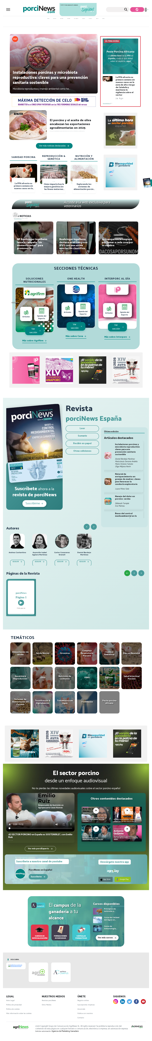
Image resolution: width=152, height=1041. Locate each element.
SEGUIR (15, 561)
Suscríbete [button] (36, 876)
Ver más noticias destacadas (52, 146)
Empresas (83, 18)
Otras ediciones (82, 451)
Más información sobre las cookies (19, 1013)
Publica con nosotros (85, 1013)
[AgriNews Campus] (38, 905)
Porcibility (68, 18)
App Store (106, 879)
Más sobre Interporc (115, 337)
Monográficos (76, 18)
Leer (82, 428)
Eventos (103, 18)
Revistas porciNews (49, 1000)
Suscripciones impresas (86, 1004)
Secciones (54, 18)
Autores (97, 18)
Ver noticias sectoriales (21, 218)
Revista (48, 18)
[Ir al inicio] (127, 573)
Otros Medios (46, 1004)
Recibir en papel (82, 443)
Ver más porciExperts (38, 848)
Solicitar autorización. (43, 1031)
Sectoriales (61, 18)
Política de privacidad (14, 1004)
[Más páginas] (141, 573)
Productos (90, 18)
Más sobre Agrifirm (32, 341)
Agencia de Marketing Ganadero (65, 1031)
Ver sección (33, 331)
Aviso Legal (10, 1000)
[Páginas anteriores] (134, 573)
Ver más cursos (105, 937)
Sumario (82, 436)
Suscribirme (33, 503)
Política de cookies (13, 1009)
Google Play (124, 879)
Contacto (80, 1017)
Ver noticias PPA (107, 103)
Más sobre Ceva (74, 336)
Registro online (83, 1000)
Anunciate (81, 1009)
